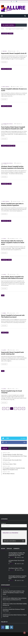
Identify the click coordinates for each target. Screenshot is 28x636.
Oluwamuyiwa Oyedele (7, 123)
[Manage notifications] (24, 633)
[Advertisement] (14, 423)
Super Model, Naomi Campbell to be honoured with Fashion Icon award (12, 277)
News (10, 220)
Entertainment (8, 68)
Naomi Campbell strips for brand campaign (11, 391)
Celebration (11, 33)
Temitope (4, 51)
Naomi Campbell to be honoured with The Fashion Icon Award (12, 316)
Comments (16, 548)
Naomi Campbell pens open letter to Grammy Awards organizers (12, 204)
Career (3, 68)
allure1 (4, 238)
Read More (4, 62)
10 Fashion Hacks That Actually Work (16, 561)
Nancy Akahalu (5, 86)
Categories (3, 523)
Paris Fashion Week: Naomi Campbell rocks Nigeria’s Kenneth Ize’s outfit (13, 128)
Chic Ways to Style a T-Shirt (15, 568)
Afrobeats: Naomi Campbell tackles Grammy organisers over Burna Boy (12, 167)
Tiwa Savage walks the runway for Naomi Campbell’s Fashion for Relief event (12, 242)
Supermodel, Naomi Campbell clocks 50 (13, 53)
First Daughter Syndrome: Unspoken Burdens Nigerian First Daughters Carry (17, 577)
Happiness (9, 259)
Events (10, 183)
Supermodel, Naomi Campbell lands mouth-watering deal (12, 353)
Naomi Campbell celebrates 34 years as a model (14, 89)
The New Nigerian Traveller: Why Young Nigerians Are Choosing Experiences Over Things (14, 19)
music (14, 145)
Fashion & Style (8, 106)
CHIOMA (4, 313)
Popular (9, 548)
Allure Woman (4, 33)
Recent (3, 548)
